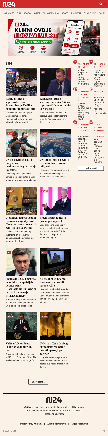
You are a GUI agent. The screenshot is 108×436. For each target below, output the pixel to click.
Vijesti (44, 133)
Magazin (76, 13)
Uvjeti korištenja (80, 423)
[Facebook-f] (101, 431)
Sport (64, 13)
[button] (38, 382)
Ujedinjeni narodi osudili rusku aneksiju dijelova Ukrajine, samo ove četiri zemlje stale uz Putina (21, 223)
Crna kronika (51, 13)
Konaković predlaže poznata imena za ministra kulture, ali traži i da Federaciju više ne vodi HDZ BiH (83, 147)
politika (11, 72)
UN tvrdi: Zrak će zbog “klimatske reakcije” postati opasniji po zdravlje (54, 348)
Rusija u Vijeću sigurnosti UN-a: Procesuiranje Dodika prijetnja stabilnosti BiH (20, 104)
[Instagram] (104, 431)
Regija (27, 13)
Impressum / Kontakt (30, 423)
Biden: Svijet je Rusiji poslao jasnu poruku (53, 219)
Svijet (36, 13)
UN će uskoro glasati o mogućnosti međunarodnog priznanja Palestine (21, 165)
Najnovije (8, 13)
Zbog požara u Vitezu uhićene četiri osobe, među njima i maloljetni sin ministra (99, 150)
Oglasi (102, 13)
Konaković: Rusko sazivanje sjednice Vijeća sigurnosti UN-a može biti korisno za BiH (55, 104)
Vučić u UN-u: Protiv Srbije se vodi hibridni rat (19, 346)
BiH (19, 13)
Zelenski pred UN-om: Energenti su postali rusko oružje (53, 282)
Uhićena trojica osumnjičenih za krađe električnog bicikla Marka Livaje (84, 111)
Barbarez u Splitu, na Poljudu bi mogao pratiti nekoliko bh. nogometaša (100, 105)
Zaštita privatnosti (56, 423)
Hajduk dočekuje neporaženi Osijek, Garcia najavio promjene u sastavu (99, 78)
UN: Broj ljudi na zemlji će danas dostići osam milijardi (54, 163)
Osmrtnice (90, 13)
